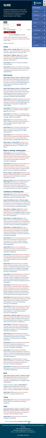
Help (34, 41)
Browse (35, 22)
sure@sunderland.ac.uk (24, 428)
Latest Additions (37, 30)
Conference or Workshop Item (19, 39)
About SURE (36, 19)
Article (9, 37)
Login (5, 22)
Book (28, 39)
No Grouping (22, 34)
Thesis (5, 40)
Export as (5, 29)
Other (9, 40)
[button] (10, 32)
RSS (29, 29)
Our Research (36, 15)
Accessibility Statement (23, 435)
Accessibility (36, 45)
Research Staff (37, 37)
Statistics (35, 34)
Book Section (15, 37)
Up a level (6, 28)
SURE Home (36, 11)
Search (35, 26)
